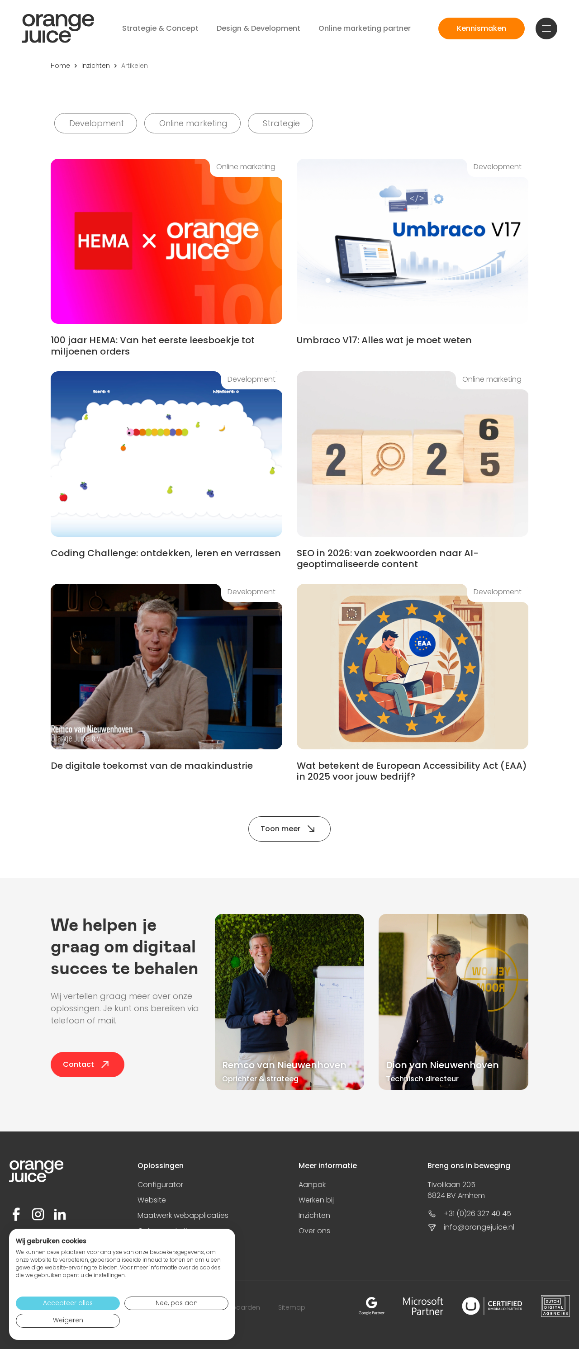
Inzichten (95, 65)
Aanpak (312, 1184)
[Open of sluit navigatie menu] (546, 28)
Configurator (160, 1184)
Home (60, 65)
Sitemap (291, 1307)
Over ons (314, 1231)
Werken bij (316, 1200)
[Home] (58, 28)
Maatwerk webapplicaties (183, 1215)
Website (152, 1200)
